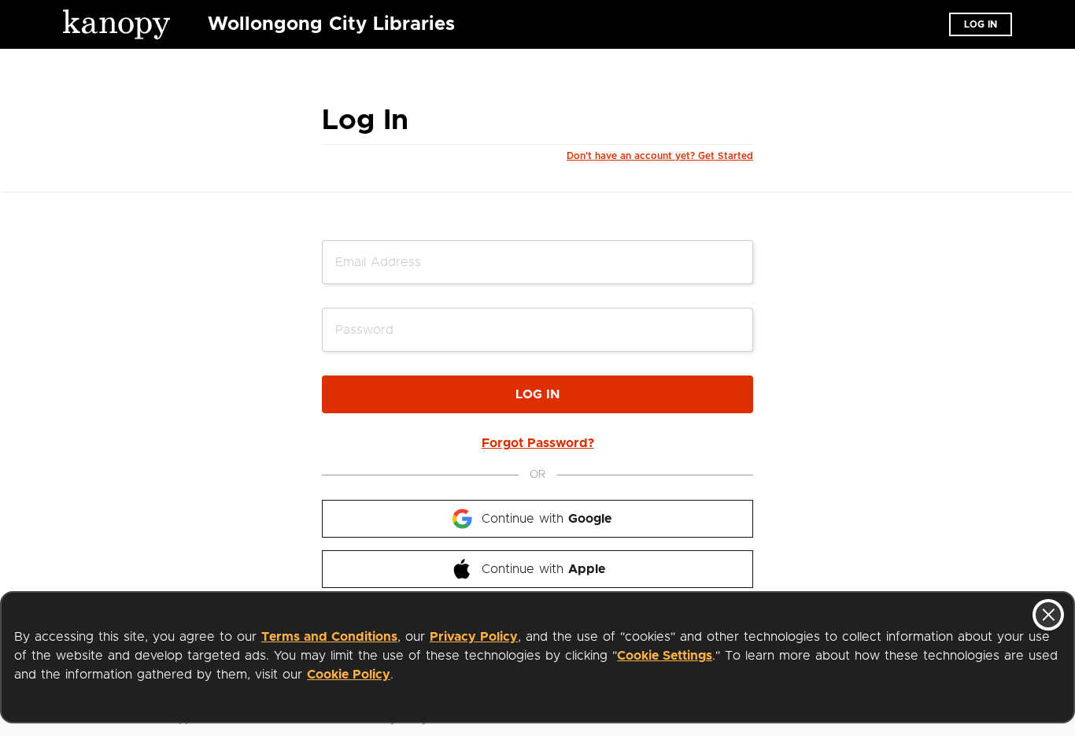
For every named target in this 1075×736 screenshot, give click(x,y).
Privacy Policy (474, 637)
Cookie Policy (348, 674)
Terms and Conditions (329, 637)
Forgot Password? (538, 443)
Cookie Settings (664, 655)
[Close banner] (1048, 614)
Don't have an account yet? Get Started (660, 156)
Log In (537, 394)
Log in (980, 24)
